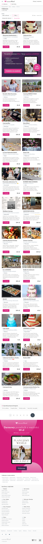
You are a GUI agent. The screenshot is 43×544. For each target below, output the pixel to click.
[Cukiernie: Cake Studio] (11, 320)
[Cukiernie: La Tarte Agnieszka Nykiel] (11, 144)
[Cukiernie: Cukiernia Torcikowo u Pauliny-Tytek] (11, 349)
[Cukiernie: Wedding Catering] (11, 203)
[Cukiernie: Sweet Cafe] (31, 144)
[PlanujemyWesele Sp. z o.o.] (6, 539)
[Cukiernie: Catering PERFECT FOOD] (31, 85)
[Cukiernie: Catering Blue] (11, 115)
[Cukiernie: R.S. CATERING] (11, 261)
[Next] (33, 415)
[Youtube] (9, 534)
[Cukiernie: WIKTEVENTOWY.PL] (31, 203)
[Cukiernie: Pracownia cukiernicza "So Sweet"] (11, 173)
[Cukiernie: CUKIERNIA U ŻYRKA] (31, 320)
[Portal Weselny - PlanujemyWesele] (10, 1)
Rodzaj (3, 13)
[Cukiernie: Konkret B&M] (31, 349)
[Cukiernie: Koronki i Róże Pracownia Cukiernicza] (11, 85)
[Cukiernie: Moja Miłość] (31, 115)
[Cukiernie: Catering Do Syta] (11, 379)
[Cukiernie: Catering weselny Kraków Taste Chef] (31, 379)
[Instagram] (6, 534)
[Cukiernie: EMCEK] (11, 291)
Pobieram (21, 468)
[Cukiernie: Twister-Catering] (31, 232)
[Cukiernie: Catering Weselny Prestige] (11, 232)
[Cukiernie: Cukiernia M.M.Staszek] (31, 291)
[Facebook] (2, 534)
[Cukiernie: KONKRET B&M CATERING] (31, 173)
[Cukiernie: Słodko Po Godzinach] (31, 261)
